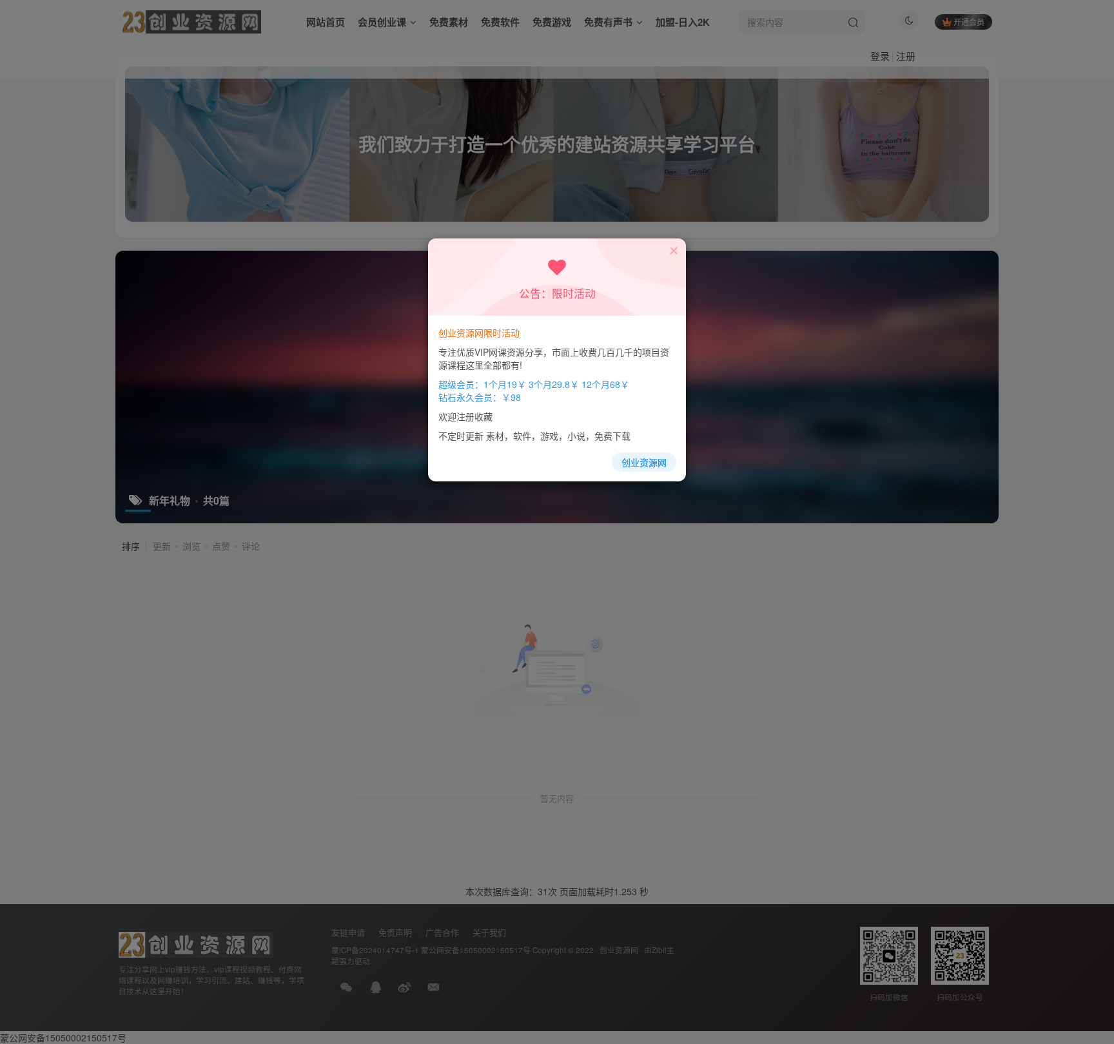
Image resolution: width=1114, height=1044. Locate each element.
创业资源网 (644, 462)
